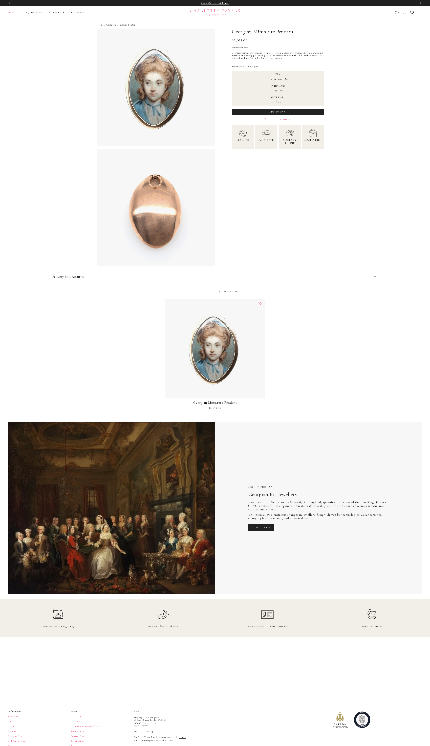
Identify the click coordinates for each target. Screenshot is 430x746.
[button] (32, 12)
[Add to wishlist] (260, 303)
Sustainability (77, 741)
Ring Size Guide (16, 736)
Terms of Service (79, 736)
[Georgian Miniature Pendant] (215, 348)
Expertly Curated (371, 626)
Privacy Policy (77, 731)
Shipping (12, 726)
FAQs (10, 721)
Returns (12, 731)
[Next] (420, 3)
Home (100, 24)
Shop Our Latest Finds (215, 2)
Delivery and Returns (67, 276)
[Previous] (9, 3)
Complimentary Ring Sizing (58, 626)
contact (182, 737)
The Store (75, 721)
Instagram (149, 740)
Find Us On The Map (144, 731)
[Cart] (419, 12)
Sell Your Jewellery (17, 741)
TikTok (170, 740)
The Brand (76, 716)
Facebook (160, 740)
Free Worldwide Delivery (162, 626)
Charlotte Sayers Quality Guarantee (267, 626)
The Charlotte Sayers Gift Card (85, 726)
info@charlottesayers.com (146, 723)
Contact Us (13, 716)
